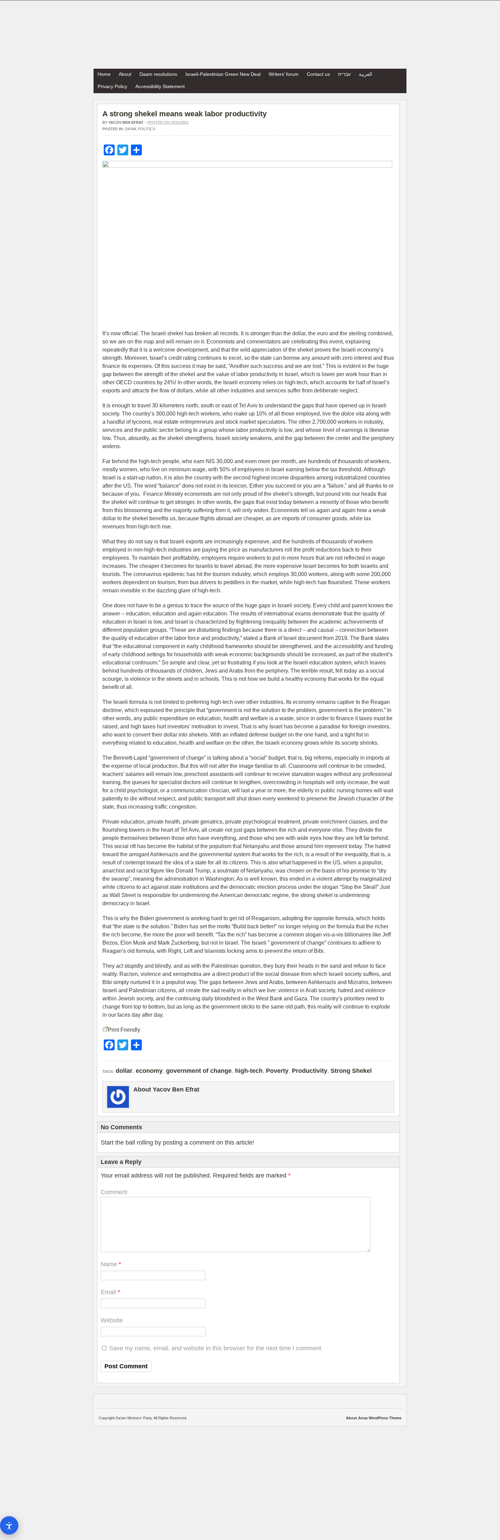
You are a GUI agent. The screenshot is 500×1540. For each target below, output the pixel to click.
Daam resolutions (158, 74)
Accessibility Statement (160, 86)
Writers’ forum (284, 74)
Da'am (130, 129)
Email (108, 1292)
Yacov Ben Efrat (126, 122)
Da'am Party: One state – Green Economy (250, 35)
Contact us (318, 74)
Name (109, 1264)
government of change (199, 1070)
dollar (124, 1070)
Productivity (309, 1070)
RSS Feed (399, 73)
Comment (114, 1192)
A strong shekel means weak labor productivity (184, 113)
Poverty (277, 1070)
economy (149, 1070)
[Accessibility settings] (9, 1525)
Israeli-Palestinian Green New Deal (223, 74)
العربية (365, 74)
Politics (146, 129)
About (125, 74)
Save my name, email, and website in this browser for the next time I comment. (216, 1348)
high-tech (249, 1070)
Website (112, 1320)
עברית (344, 74)
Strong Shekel (351, 1070)
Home (104, 74)
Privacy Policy (112, 86)
